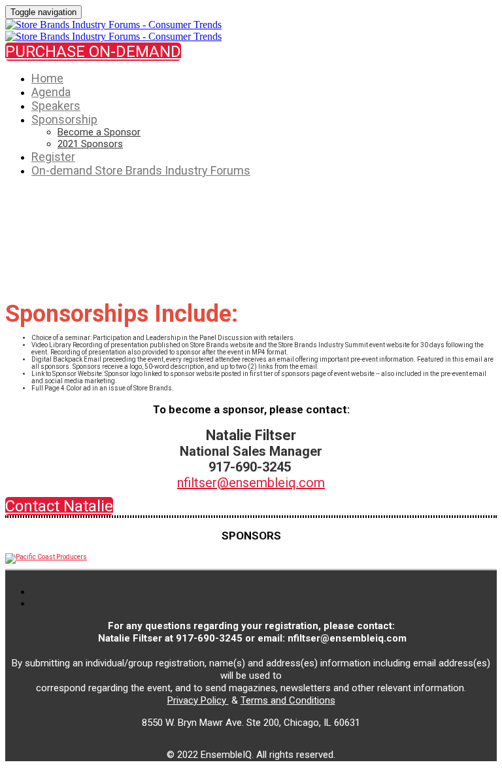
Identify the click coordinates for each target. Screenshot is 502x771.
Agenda (51, 92)
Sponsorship (64, 119)
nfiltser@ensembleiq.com (251, 482)
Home (47, 78)
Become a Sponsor (99, 132)
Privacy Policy (198, 700)
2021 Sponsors (90, 144)
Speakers (55, 105)
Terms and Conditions (288, 700)
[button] (93, 52)
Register (53, 156)
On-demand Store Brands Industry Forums (140, 170)
